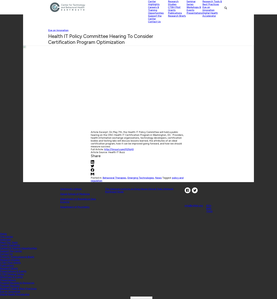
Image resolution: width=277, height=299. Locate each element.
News (158, 177)
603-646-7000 (209, 208)
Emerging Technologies (140, 177)
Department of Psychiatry (74, 206)
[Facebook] (187, 192)
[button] (6, 236)
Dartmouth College (71, 188)
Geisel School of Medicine (75, 194)
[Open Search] (225, 8)
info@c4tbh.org (194, 205)
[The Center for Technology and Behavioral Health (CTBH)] (99, 7)
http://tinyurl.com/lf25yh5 (119, 149)
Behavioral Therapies (114, 177)
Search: (125, 297)
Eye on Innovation (58, 30)
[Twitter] (195, 192)
